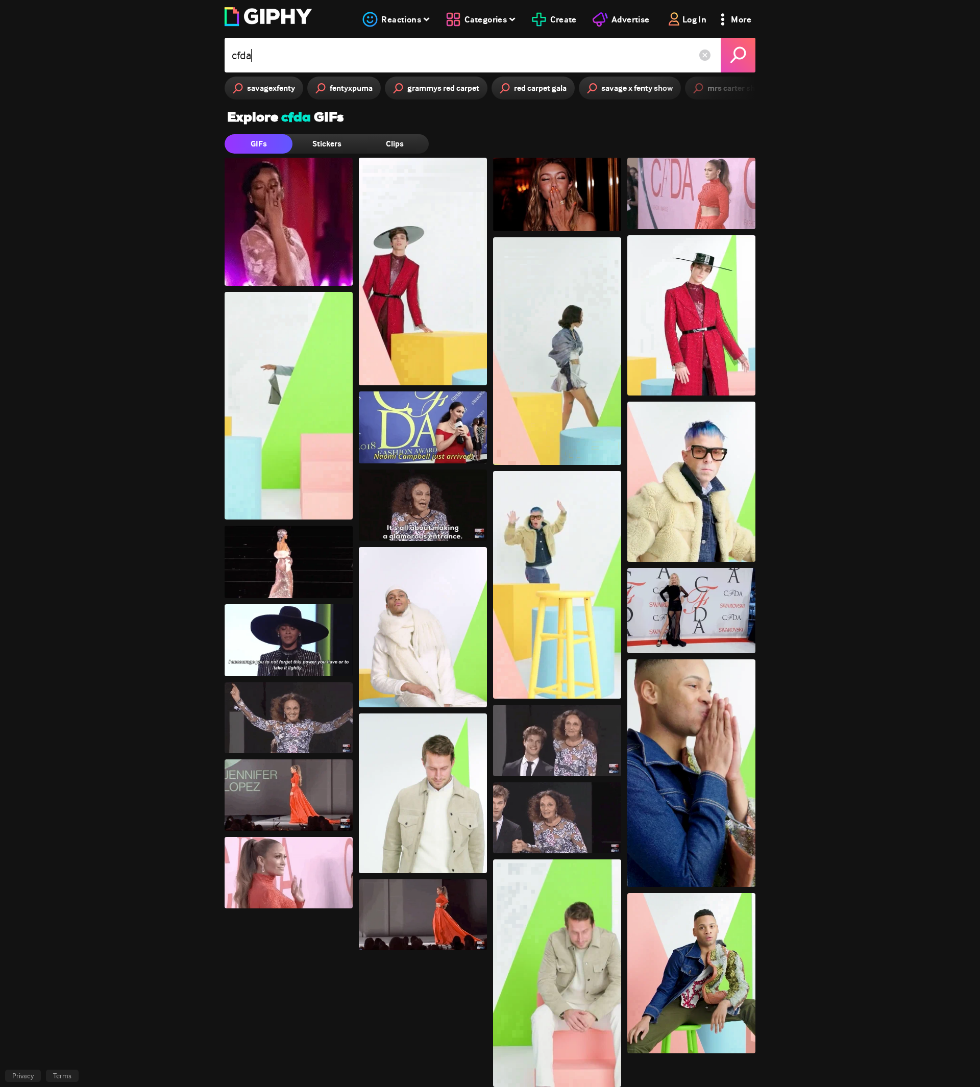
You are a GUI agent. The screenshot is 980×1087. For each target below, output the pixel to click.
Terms (62, 1076)
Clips (395, 144)
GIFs (259, 144)
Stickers (326, 144)
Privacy (23, 1076)
